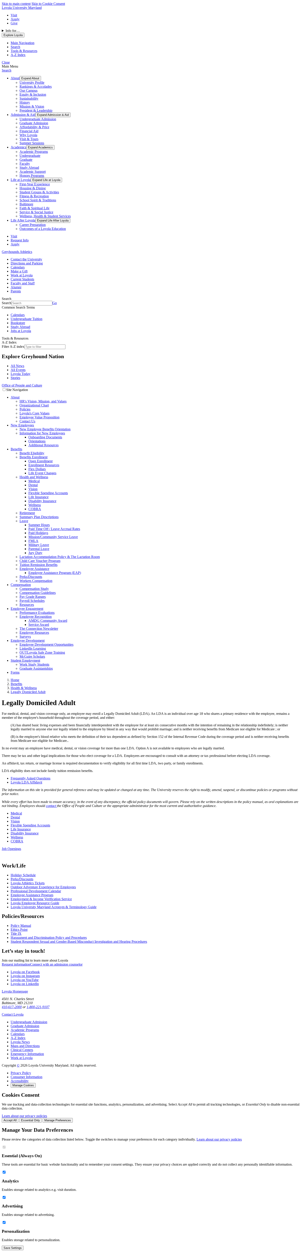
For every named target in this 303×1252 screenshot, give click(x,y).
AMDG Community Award (47, 620)
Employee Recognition (36, 616)
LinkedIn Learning (33, 648)
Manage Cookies (23, 1085)
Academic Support (33, 171)
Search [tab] (15, 47)
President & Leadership (36, 110)
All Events (18, 370)
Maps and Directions (25, 1046)
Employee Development (28, 640)
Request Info (20, 240)
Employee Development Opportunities (46, 644)
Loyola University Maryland (22, 8)
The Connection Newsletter (39, 628)
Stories (15, 378)
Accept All (10, 1120)
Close (6, 62)
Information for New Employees (42, 433)
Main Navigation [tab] (22, 43)
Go (54, 303)
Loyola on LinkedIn (25, 984)
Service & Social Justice (36, 212)
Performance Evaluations (37, 612)
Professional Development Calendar (36, 891)
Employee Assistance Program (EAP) (54, 573)
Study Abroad (29, 167)
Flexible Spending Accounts (48, 493)
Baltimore (26, 204)
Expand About (30, 78)
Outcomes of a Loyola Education (43, 229)
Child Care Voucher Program (40, 561)
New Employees (22, 425)
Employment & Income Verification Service (41, 899)
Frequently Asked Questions (30, 778)
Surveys (25, 636)
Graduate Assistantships (36, 668)
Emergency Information (27, 1054)
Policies (25, 409)
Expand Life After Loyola (53, 220)
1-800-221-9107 (38, 1007)
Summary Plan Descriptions (39, 517)
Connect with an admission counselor (56, 964)
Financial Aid (29, 131)
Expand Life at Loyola (46, 180)
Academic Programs (34, 152)
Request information (16, 964)
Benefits (16, 449)
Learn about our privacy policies (24, 1116)
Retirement (27, 513)
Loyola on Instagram (25, 976)
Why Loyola (28, 135)
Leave (24, 521)
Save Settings (13, 1248)
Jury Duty (35, 553)
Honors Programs (32, 175)
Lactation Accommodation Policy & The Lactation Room (60, 557)
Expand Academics (40, 147)
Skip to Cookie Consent (48, 4)
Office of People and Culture (22, 385)
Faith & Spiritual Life (34, 208)
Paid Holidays (38, 533)
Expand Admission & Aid (53, 115)
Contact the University (26, 259)
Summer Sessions (32, 143)
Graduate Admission (34, 123)
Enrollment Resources (43, 465)
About (15, 78)
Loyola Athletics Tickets (28, 883)
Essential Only (30, 1120)
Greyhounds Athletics (17, 252)
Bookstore (18, 323)
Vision (32, 489)
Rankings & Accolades (36, 86)
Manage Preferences (57, 1120)
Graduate (26, 159)
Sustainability (29, 98)
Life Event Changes (42, 473)
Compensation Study (34, 589)
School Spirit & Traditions (38, 200)
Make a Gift (19, 271)
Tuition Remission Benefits (38, 565)
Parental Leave (38, 549)
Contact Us (27, 421)
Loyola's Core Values (34, 413)
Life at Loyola (21, 180)
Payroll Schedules (32, 601)
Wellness (34, 505)
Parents (16, 291)
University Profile (32, 82)
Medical (34, 481)
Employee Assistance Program (32, 895)
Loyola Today (20, 374)
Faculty (25, 163)
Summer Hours (39, 525)
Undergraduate (30, 155)
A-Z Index (18, 1038)
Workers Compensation (36, 581)
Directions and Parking (27, 263)
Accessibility (20, 1081)
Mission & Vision (32, 106)
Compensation (21, 585)
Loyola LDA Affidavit (26, 782)
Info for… (13, 31)
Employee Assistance (34, 569)
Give (14, 23)
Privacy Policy (21, 1073)
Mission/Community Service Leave (53, 537)
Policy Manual (21, 925)
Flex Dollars (37, 469)
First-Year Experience (35, 184)
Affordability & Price (34, 127)
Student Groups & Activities (39, 192)
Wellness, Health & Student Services (45, 216)
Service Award (38, 624)
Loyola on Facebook (25, 972)
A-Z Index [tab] (18, 55)
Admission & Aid (23, 115)
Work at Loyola (22, 275)
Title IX (16, 933)
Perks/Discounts (31, 577)
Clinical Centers (22, 1050)
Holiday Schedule (23, 875)
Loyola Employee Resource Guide (35, 903)
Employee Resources (34, 632)
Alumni (16, 287)
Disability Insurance (42, 501)
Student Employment (25, 660)
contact (51, 806)
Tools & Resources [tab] (24, 51)
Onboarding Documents (45, 437)
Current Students (22, 279)
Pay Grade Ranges (33, 597)
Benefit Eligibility (32, 453)
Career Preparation (33, 225)
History (25, 102)
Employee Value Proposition (39, 417)
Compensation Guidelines (38, 593)
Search (6, 70)
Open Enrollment (40, 461)
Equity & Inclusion (33, 94)
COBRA (34, 509)
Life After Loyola (23, 220)
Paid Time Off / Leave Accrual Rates (54, 529)
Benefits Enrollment (33, 457)
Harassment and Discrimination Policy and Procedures (49, 937)
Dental (33, 485)
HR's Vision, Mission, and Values (43, 401)
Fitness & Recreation (34, 196)
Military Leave (38, 545)
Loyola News (20, 1042)
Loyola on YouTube (25, 980)
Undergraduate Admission (38, 119)
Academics (18, 147)
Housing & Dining (33, 188)
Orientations (36, 441)
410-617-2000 (12, 1007)
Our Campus (28, 90)
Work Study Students (34, 664)
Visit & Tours (29, 139)
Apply (15, 19)
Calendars (18, 267)
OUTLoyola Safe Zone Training (42, 652)
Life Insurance (38, 497)
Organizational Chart (34, 405)
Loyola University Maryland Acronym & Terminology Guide (53, 907)
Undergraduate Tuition (26, 319)
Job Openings (11, 849)
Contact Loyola (13, 1014)
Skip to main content (16, 4)
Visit (14, 15)
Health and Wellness (34, 477)
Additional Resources (43, 445)
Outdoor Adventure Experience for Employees (43, 887)
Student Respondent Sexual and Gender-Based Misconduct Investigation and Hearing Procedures (79, 941)
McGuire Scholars (32, 656)
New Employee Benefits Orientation (45, 429)
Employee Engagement (27, 608)
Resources (27, 605)
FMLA (33, 541)
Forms (15, 672)
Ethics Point (19, 929)
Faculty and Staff (23, 283)
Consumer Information (26, 1077)
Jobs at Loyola (21, 331)
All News (17, 366)
